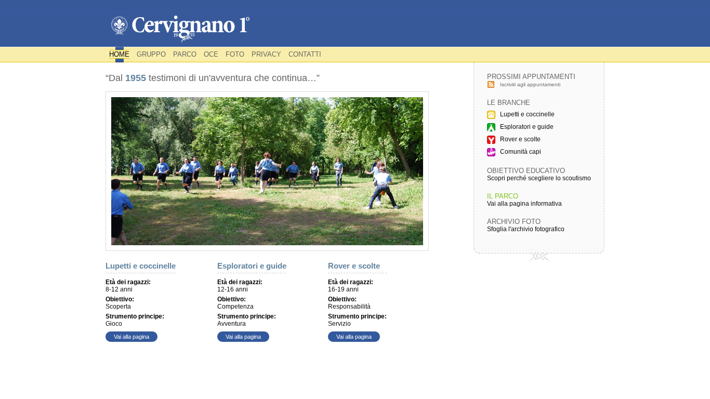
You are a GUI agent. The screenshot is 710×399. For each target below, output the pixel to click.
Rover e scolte (354, 265)
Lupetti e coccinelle (141, 265)
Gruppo (151, 54)
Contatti (304, 54)
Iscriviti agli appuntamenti (530, 84)
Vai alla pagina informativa (524, 203)
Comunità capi (520, 151)
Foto (235, 54)
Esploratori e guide (251, 265)
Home (119, 54)
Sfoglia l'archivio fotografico (525, 229)
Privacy (266, 54)
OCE (211, 54)
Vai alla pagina (131, 337)
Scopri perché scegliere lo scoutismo (539, 178)
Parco (184, 54)
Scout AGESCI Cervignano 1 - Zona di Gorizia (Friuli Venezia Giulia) (180, 29)
